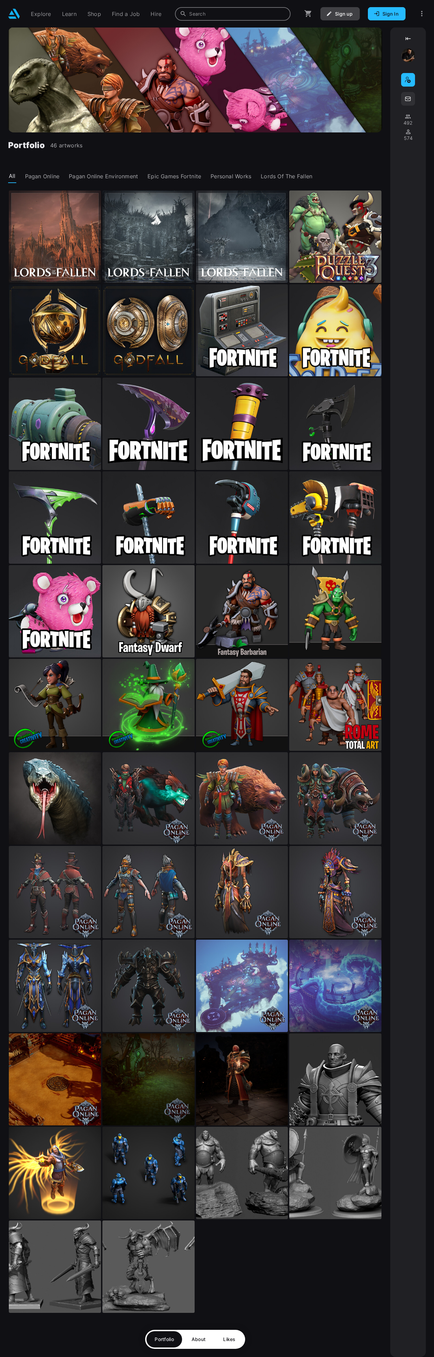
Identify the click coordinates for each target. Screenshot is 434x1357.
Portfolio (164, 1339)
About (198, 1339)
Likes (229, 1339)
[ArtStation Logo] (14, 13)
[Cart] (308, 14)
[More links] (422, 14)
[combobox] (233, 14)
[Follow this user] (408, 80)
